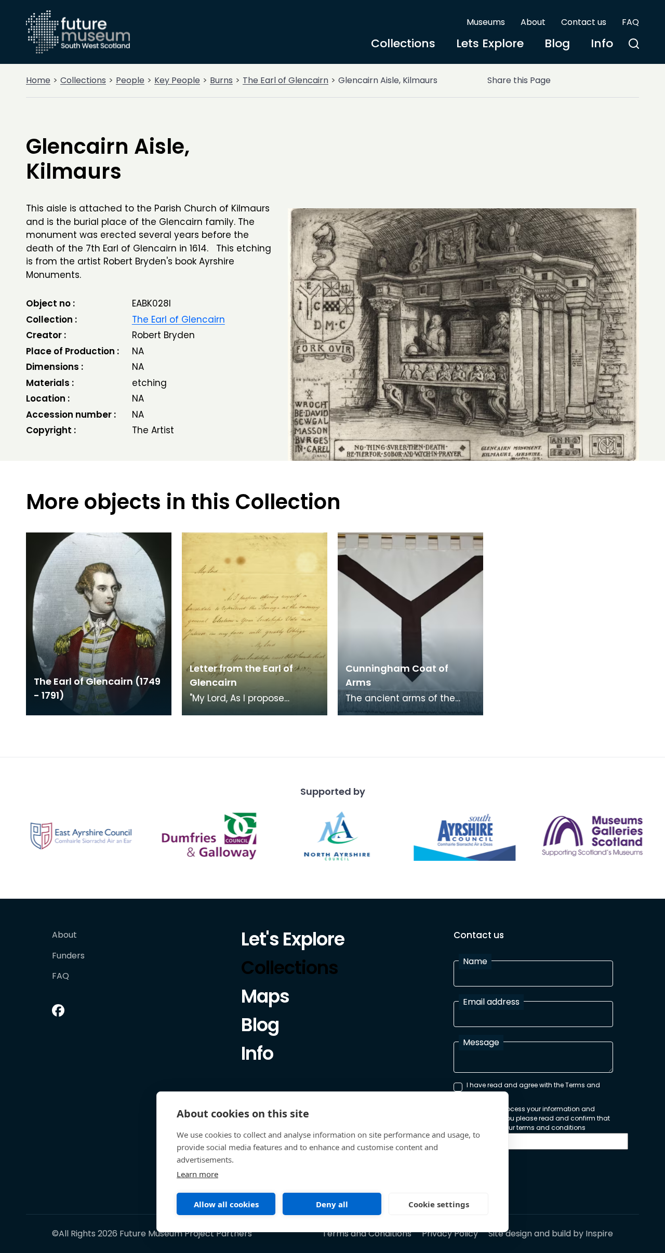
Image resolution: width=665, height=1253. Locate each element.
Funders (68, 956)
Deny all (332, 1204)
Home (38, 80)
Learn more (197, 1174)
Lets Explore (490, 43)
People (130, 80)
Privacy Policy (450, 1234)
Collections (403, 43)
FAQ (630, 22)
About (533, 22)
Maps (265, 998)
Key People (177, 80)
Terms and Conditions (366, 1234)
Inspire (599, 1233)
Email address (491, 1002)
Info (602, 43)
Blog (557, 43)
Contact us (583, 22)
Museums (486, 22)
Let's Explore (292, 941)
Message (481, 1042)
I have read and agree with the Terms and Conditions (533, 1090)
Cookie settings (438, 1204)
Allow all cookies (226, 1204)
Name (475, 961)
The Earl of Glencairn (285, 80)
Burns (221, 80)
